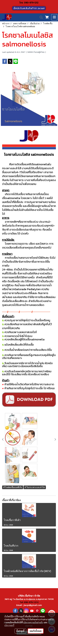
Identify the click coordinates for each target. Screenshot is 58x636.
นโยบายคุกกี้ (9, 625)
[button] (40, 17)
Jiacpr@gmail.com (33, 605)
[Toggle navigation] (54, 17)
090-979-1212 (31, 2)
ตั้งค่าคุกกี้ (20, 631)
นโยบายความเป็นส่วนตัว (33, 622)
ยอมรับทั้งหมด (36, 631)
